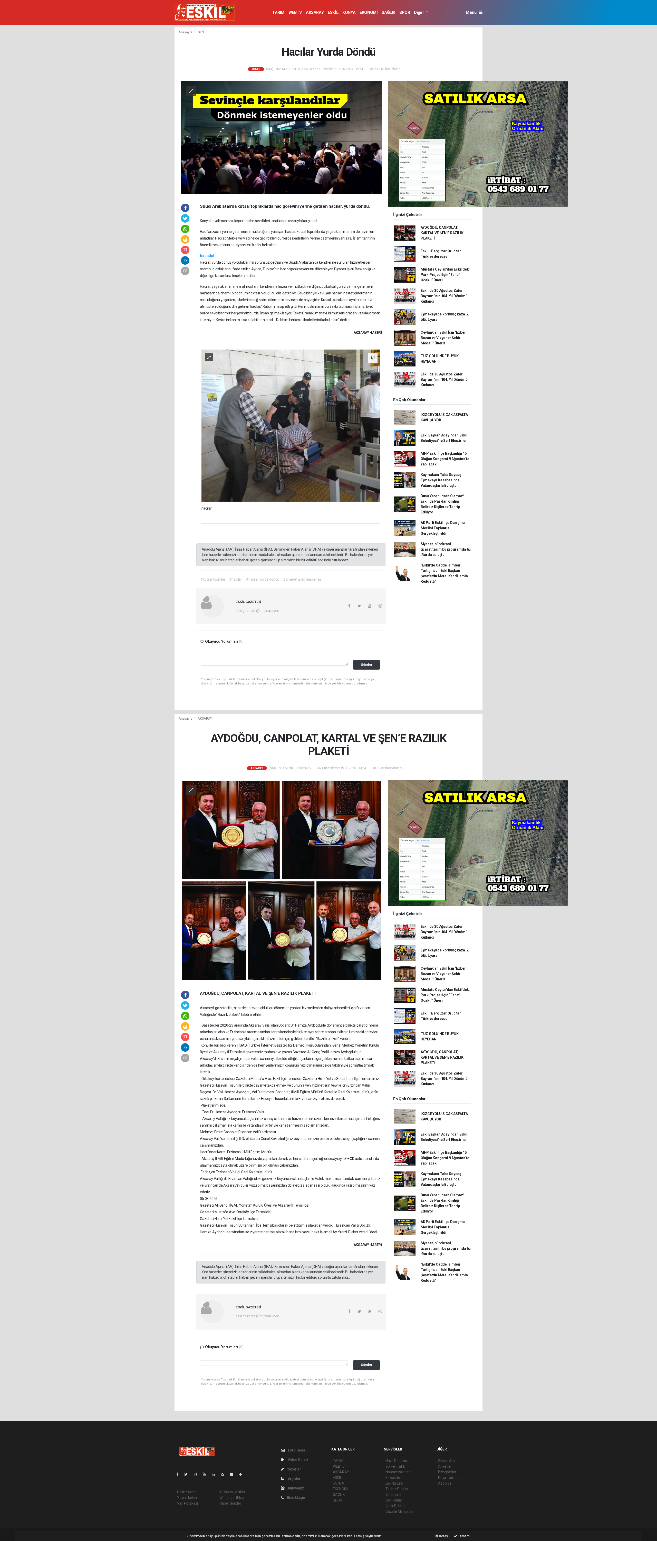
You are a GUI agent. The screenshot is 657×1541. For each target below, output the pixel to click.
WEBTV (295, 12)
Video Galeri (297, 1460)
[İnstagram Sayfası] (197, 1474)
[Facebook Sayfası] (179, 1474)
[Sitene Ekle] (242, 1474)
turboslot (207, 256)
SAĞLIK (388, 12)
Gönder (366, 665)
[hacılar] (291, 425)
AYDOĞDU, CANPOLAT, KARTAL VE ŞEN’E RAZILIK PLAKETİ (442, 232)
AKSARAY (315, 12)
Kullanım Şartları (232, 1492)
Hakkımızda (186, 1492)
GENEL (202, 32)
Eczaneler (393, 1478)
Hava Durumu (396, 1461)
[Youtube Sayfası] (206, 1474)
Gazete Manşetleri (399, 1511)
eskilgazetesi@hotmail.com (257, 611)
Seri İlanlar (393, 1500)
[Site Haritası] (233, 1474)
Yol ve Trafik (395, 1466)
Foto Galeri (296, 1450)
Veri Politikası (187, 1503)
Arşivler (294, 1479)
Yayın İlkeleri (187, 1498)
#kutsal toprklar (212, 579)
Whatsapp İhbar (231, 1498)
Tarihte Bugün (396, 1489)
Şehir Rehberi (396, 1506)
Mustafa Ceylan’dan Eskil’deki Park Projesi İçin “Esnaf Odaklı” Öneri (445, 274)
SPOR (404, 12)
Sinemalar (393, 1495)
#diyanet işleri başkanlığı (302, 579)
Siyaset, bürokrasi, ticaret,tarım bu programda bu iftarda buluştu (446, 549)
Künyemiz (295, 1488)
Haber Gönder (230, 1503)
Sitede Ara (446, 1461)
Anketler (444, 1466)
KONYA (348, 12)
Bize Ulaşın (295, 1498)
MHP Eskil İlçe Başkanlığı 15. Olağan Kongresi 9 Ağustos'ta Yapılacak (445, 458)
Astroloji (444, 1483)
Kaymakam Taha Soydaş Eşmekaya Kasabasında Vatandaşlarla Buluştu (441, 480)
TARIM (278, 12)
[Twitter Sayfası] (188, 1474)
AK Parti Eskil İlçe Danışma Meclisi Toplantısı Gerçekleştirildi (443, 528)
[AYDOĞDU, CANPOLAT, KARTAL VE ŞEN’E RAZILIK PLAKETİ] (281, 880)
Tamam (463, 1536)
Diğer (419, 12)
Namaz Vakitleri (397, 1472)
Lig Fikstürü (394, 1483)
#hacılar (235, 579)
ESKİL (333, 12)
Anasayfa (186, 32)
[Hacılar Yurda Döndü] (281, 137)
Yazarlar (293, 1469)
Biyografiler (447, 1472)
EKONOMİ (369, 12)
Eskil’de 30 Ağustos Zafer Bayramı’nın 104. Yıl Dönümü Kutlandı (444, 296)
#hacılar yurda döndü (262, 579)
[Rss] (224, 1474)
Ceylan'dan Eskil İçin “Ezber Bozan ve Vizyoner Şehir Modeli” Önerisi (443, 337)
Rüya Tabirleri (448, 1478)
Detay (443, 1536)
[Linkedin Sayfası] (215, 1474)
